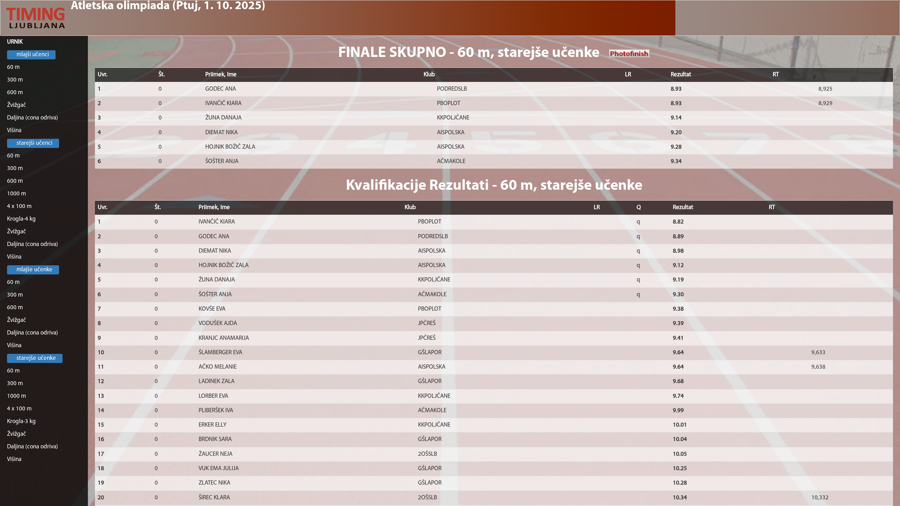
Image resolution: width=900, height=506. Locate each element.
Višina (14, 131)
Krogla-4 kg (21, 219)
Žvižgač (16, 105)
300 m (15, 80)
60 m (13, 67)
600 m (15, 93)
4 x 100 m (19, 206)
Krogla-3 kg (21, 421)
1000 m (16, 194)
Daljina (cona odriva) (32, 118)
